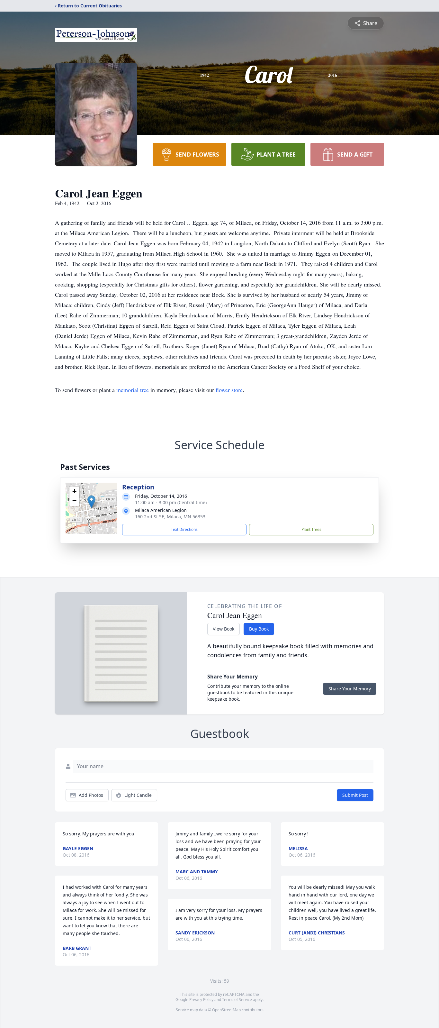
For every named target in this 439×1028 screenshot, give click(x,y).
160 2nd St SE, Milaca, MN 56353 (170, 517)
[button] (91, 501)
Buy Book (259, 629)
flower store (229, 390)
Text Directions (184, 529)
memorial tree (132, 390)
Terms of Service (237, 999)
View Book (223, 629)
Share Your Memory (349, 689)
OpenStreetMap (226, 1010)
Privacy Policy (201, 999)
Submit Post (355, 795)
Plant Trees (311, 529)
